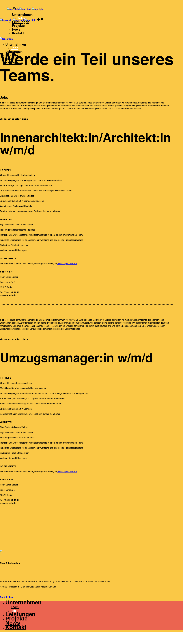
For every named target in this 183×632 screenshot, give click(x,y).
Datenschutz (27, 586)
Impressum (14, 586)
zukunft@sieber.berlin (67, 263)
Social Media (40, 586)
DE (14, 8)
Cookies (52, 586)
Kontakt (3, 586)
